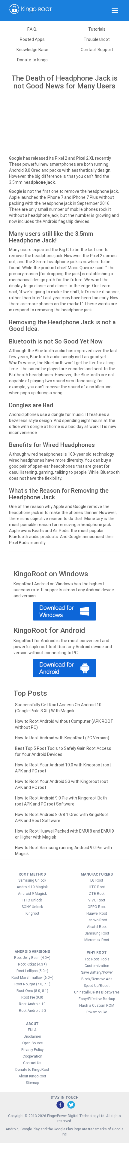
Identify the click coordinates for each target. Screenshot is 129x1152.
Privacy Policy (32, 1050)
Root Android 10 (32, 1004)
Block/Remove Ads (96, 979)
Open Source (32, 1043)
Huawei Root (96, 913)
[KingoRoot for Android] (30, 10)
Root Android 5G (32, 1011)
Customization (97, 966)
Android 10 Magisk (32, 887)
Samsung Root (97, 933)
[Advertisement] (64, 116)
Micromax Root (96, 940)
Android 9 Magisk (32, 894)
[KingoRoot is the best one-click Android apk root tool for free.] (65, 668)
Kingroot (32, 913)
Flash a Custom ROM (96, 1005)
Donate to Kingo (32, 59)
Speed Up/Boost (97, 986)
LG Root (96, 880)
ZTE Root (97, 894)
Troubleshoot (97, 39)
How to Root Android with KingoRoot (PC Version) (62, 737)
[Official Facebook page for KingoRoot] (60, 1104)
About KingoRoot (32, 1076)
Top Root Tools (97, 959)
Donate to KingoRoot (32, 1069)
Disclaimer (32, 1036)
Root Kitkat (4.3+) (32, 964)
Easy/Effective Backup (97, 999)
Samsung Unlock (32, 880)
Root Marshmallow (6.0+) (32, 977)
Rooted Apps (32, 39)
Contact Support (97, 49)
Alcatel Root (97, 927)
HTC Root (97, 887)
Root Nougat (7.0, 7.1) (32, 984)
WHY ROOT (97, 952)
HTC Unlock (32, 900)
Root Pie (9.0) (32, 997)
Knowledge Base (32, 49)
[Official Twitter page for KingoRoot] (71, 1104)
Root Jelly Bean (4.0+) (32, 958)
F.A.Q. (32, 29)
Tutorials (97, 29)
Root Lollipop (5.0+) (32, 971)
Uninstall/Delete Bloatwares (97, 992)
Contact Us (32, 1063)
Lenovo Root (97, 920)
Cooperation (32, 1056)
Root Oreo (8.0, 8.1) (32, 991)
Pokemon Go (96, 1012)
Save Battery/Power (97, 972)
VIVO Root (96, 900)
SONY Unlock (32, 907)
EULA (32, 1030)
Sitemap (32, 1083)
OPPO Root (97, 907)
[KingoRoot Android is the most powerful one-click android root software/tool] (65, 611)
